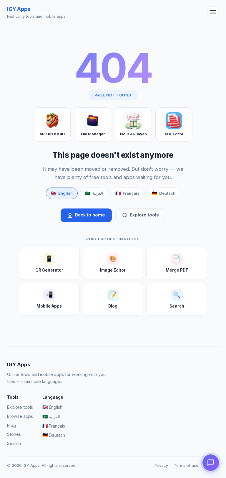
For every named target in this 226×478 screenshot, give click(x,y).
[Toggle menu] (213, 12)
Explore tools (144, 215)
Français (53, 426)
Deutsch (53, 435)
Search (14, 443)
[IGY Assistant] (210, 462)
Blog (11, 425)
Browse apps (20, 416)
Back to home (90, 215)
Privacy (161, 465)
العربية (51, 416)
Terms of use (186, 465)
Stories (14, 434)
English (52, 407)
